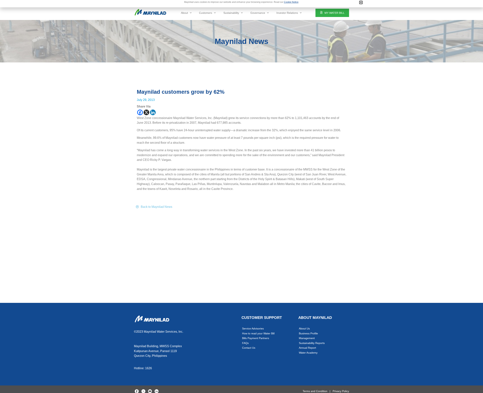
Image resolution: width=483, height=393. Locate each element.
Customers (205, 12)
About (184, 12)
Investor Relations (287, 12)
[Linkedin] (153, 112)
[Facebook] (140, 112)
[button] (361, 2)
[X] (146, 112)
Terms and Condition (315, 391)
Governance (257, 12)
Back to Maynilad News (156, 206)
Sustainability (231, 12)
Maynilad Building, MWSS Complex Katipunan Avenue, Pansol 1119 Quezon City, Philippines (158, 351)
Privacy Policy (341, 391)
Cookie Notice (291, 2)
